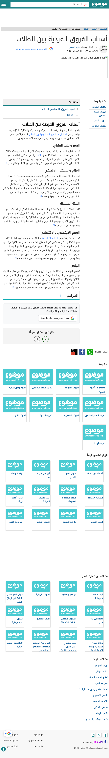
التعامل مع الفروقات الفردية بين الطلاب (48, 134)
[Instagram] (93, 735)
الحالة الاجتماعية (50, 238)
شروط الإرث (102, 713)
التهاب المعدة (100, 701)
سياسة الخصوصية (35, 740)
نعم (45, 339)
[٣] (54, 224)
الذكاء (39, 155)
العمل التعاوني (100, 695)
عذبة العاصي (74, 47)
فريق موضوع (12, 746)
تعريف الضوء (101, 683)
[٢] (41, 195)
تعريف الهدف (99, 107)
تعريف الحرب (100, 120)
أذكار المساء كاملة (98, 677)
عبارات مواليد (101, 671)
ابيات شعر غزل (101, 665)
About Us (38, 746)
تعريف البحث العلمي (100, 113)
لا (37, 339)
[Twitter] (99, 735)
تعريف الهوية (99, 126)
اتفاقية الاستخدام (10, 740)
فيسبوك (82, 352)
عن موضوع (38, 735)
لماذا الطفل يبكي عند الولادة (93, 689)
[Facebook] (105, 735)
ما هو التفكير (101, 707)
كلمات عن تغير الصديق (97, 719)
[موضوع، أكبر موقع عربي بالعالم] (100, 4)
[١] (6, 162)
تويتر (74, 352)
